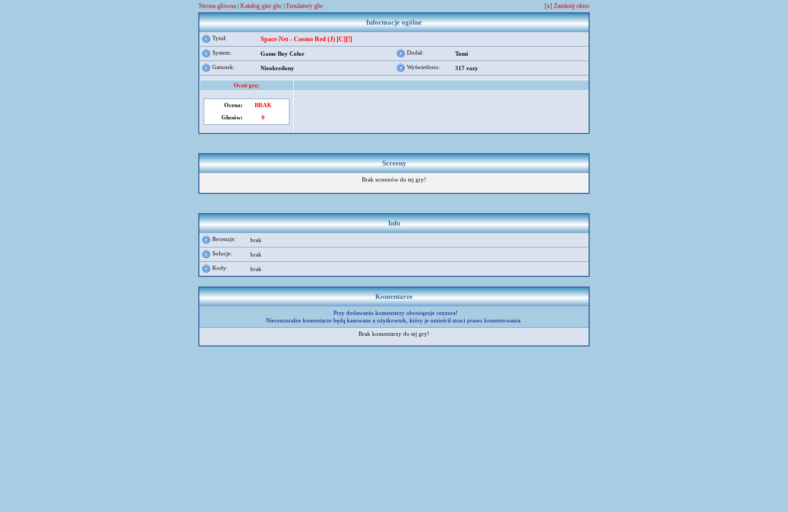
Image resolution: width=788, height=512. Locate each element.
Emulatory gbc (304, 6)
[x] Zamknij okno (567, 6)
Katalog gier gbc (261, 6)
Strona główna (217, 6)
